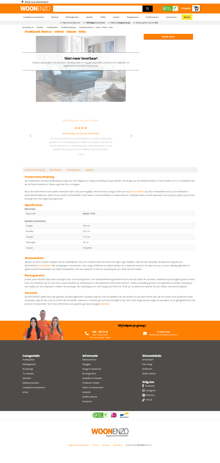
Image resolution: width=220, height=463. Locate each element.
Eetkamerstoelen (30, 382)
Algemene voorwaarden (78, 445)
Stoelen (89, 17)
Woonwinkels (151, 356)
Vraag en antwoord (91, 368)
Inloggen (86, 364)
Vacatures (87, 401)
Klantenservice (89, 359)
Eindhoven (147, 368)
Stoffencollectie (89, 396)
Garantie (90, 169)
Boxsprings (27, 368)
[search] (147, 9)
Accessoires (171, 17)
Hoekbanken (28, 359)
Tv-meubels (28, 373)
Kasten (116, 17)
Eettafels (26, 378)
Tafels (103, 17)
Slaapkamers (133, 17)
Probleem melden (91, 382)
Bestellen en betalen (92, 378)
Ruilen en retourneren (92, 387)
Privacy (96, 445)
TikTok (149, 399)
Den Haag (147, 364)
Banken (55, 17)
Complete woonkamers (33, 17)
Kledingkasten (72, 17)
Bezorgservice (74, 169)
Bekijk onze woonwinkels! (36, 1)
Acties (187, 17)
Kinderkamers (152, 17)
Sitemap (105, 445)
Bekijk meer (168, 36)
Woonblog (117, 445)
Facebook (149, 385)
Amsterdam (148, 359)
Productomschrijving (35, 169)
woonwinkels (137, 191)
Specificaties (56, 169)
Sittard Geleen (149, 373)
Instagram (150, 390)
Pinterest (150, 395)
